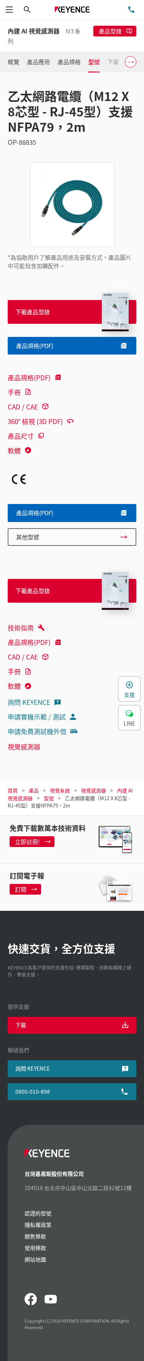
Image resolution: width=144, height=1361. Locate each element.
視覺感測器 (24, 746)
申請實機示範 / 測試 (37, 716)
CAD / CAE (23, 406)
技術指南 (21, 627)
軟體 (14, 450)
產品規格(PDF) (29, 377)
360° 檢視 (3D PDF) (35, 421)
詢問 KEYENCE (29, 702)
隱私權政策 (38, 1224)
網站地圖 (35, 1259)
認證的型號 (38, 1213)
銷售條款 (35, 1236)
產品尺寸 (21, 436)
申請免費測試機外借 (37, 731)
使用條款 (35, 1248)
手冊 (14, 392)
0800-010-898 (32, 1091)
